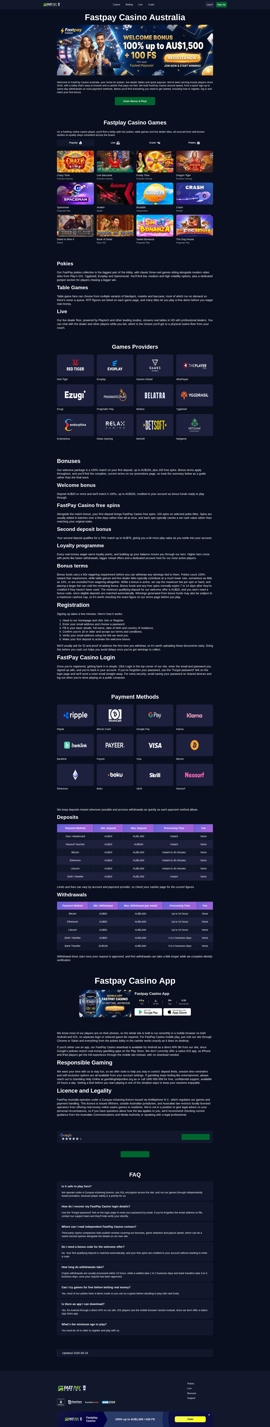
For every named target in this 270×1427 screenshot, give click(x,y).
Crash (152, 143)
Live (113, 143)
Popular (73, 143)
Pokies (192, 143)
